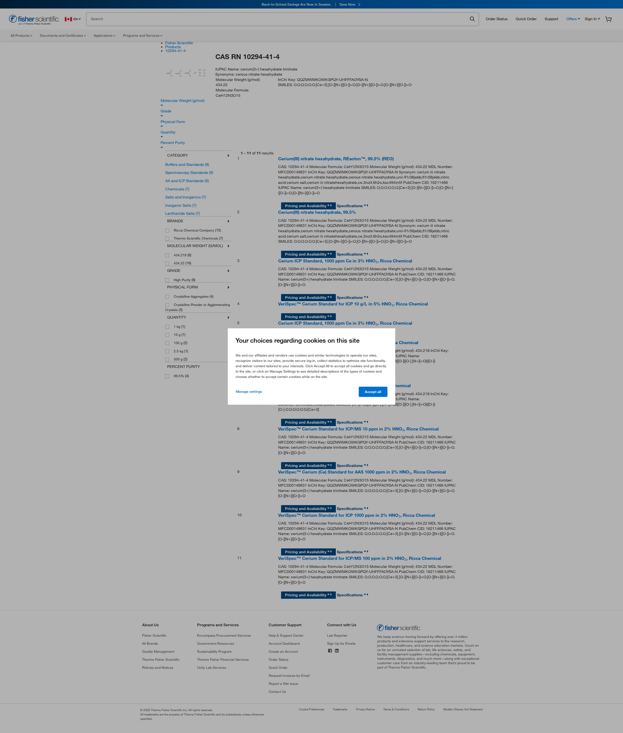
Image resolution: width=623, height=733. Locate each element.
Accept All (373, 392)
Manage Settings (249, 391)
